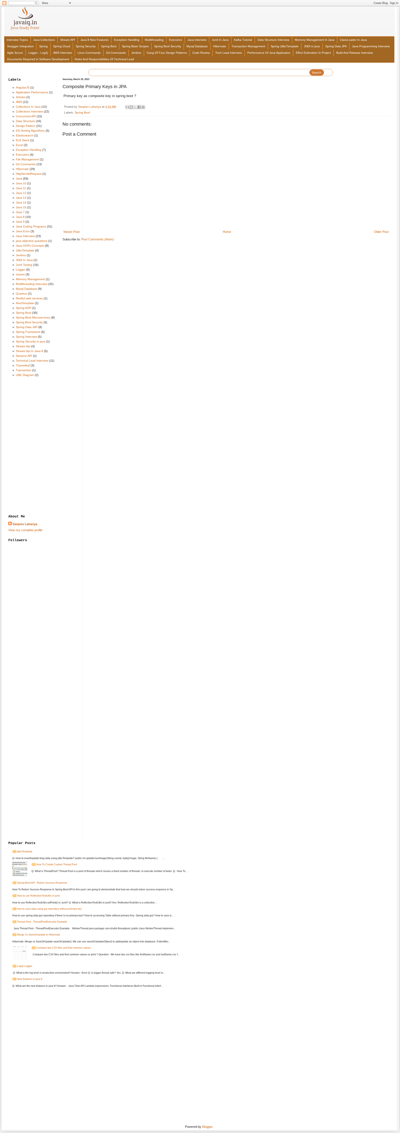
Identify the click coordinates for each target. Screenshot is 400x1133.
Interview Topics (17, 39)
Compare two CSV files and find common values (63, 947)
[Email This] (127, 107)
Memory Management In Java (314, 39)
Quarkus (21, 293)
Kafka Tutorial (243, 39)
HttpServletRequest (28, 173)
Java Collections (44, 39)
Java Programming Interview (371, 46)
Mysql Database (197, 46)
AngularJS (22, 87)
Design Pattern (25, 125)
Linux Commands (89, 52)
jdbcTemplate (24, 851)
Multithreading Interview (31, 284)
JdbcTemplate (25, 250)
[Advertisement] (32, 445)
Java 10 (21, 183)
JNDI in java (312, 46)
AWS (19, 102)
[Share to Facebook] (139, 107)
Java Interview (197, 39)
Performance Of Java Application (268, 52)
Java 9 (20, 221)
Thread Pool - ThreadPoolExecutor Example (42, 921)
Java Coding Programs (31, 226)
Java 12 (21, 193)
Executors (175, 39)
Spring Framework (28, 332)
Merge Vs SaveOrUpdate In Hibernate (38, 934)
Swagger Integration (20, 46)
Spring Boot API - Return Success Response (42, 882)
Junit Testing (24, 264)
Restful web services (29, 298)
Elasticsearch (24, 135)
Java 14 (21, 202)
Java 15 (21, 207)
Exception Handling (126, 39)
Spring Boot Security (167, 46)
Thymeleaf (23, 365)
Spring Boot (108, 46)
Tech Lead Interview (228, 52)
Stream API (67, 39)
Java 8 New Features (94, 39)
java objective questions (31, 240)
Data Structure (25, 121)
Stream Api (23, 346)
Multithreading (154, 39)
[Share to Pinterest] (143, 107)
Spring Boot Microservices (33, 317)
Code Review (201, 52)
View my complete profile (25, 530)
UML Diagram (25, 375)
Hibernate (219, 46)
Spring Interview (26, 336)
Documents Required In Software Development (38, 59)
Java (19, 178)
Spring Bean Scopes (135, 46)
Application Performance (32, 92)
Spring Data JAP (27, 327)
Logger (20, 269)
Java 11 (21, 188)
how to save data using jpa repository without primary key (49, 908)
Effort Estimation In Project (313, 52)
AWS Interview (62, 52)
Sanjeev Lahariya (24, 524)
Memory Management (30, 279)
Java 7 (20, 212)
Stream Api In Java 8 (29, 351)
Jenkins (136, 52)
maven (20, 274)
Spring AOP (23, 308)
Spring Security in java (30, 341)
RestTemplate (25, 303)
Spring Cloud (61, 46)
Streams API (24, 355)
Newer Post (72, 232)
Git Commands (116, 52)
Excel (19, 145)
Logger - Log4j (38, 52)
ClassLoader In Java (353, 39)
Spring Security (86, 46)
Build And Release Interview (354, 52)
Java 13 (21, 197)
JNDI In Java (24, 260)
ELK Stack (22, 140)
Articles (20, 97)
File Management (27, 159)
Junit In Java (220, 39)
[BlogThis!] (131, 107)
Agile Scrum (15, 52)
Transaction (23, 370)
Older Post (381, 232)
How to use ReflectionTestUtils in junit (38, 895)
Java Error (23, 231)
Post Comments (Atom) (97, 239)
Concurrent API (26, 116)
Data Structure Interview (273, 39)
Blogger (207, 1126)
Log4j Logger (24, 966)
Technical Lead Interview (32, 360)
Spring (43, 46)
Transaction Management (248, 46)
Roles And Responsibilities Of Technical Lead (104, 59)
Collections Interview (29, 111)
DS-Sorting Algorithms (30, 130)
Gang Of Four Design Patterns (167, 52)
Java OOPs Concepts (30, 245)
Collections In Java (28, 106)
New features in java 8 (29, 979)
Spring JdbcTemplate (285, 46)
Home (227, 232)
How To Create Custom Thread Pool (56, 864)
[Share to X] (135, 107)
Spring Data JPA (336, 46)
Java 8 (20, 217)
